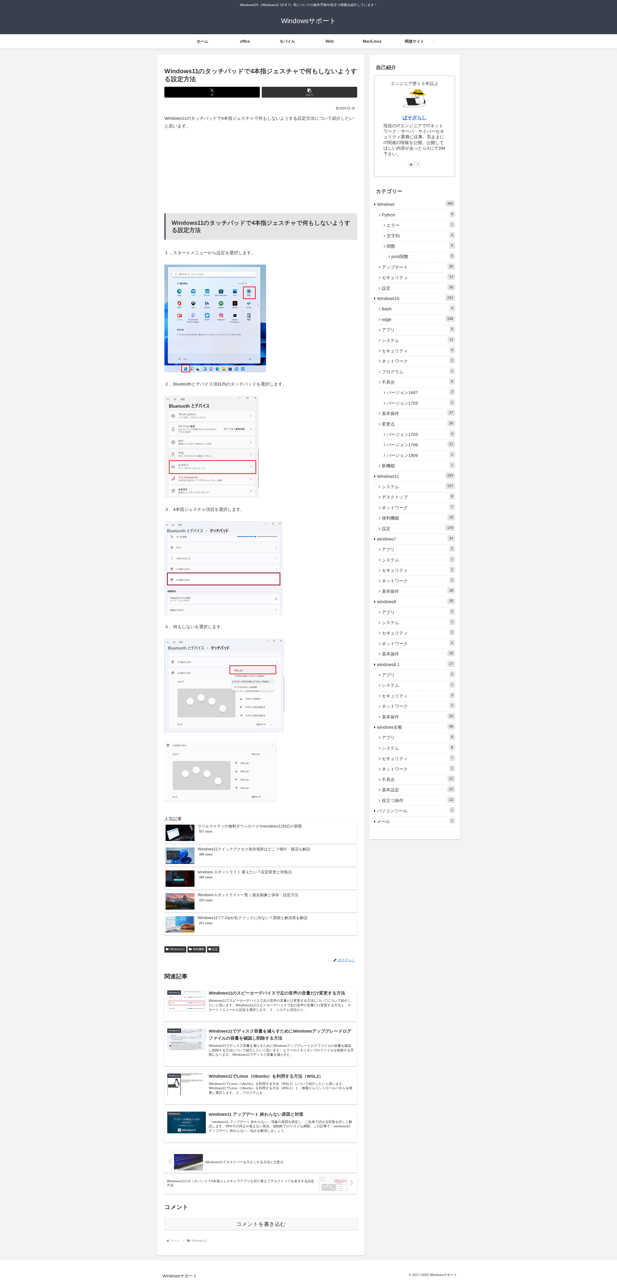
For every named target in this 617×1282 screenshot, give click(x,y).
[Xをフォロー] (418, 164)
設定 (215, 949)
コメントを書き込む (261, 1224)
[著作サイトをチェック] (411, 164)
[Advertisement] (260, 171)
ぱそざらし (414, 117)
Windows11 (177, 949)
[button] (309, 92)
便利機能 (198, 949)
